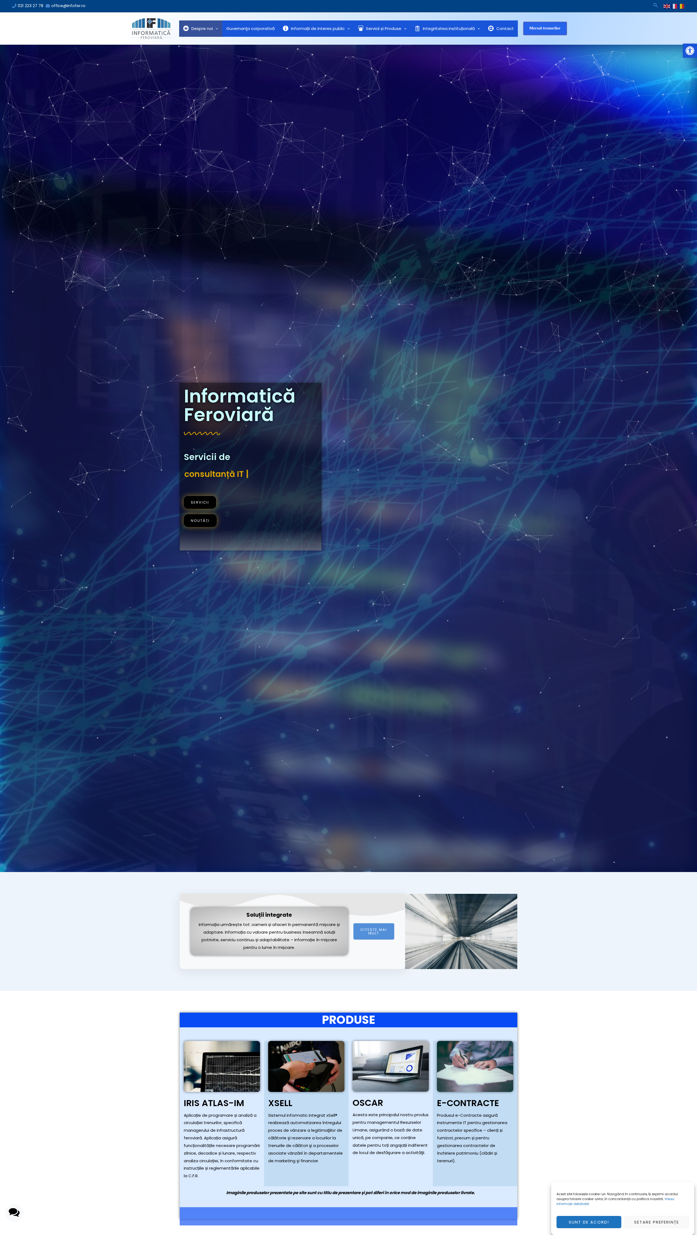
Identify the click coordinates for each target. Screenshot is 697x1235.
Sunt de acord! (589, 1222)
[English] (667, 6)
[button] (690, 51)
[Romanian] (681, 6)
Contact (505, 28)
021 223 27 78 (30, 5)
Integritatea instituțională (449, 28)
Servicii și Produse (383, 28)
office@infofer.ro (68, 5)
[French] (674, 6)
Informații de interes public (318, 28)
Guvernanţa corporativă (250, 28)
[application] (215, 28)
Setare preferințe (656, 1222)
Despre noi (202, 28)
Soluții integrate (269, 915)
